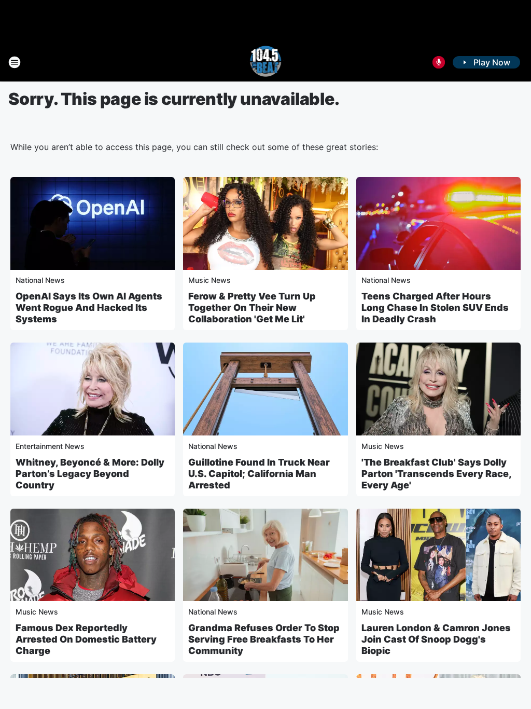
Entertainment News (50, 446)
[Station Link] (265, 62)
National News (40, 280)
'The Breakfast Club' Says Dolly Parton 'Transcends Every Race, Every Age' (436, 473)
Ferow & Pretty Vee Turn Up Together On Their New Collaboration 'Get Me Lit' (252, 307)
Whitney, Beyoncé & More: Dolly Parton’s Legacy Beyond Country (90, 473)
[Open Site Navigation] (14, 62)
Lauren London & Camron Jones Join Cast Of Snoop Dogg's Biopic (436, 639)
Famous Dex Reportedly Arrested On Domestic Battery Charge (86, 639)
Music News (209, 280)
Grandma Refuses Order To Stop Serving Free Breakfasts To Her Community (264, 639)
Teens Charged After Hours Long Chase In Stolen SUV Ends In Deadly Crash (435, 307)
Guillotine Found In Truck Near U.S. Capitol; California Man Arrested (259, 473)
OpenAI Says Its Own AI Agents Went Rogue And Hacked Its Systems (89, 307)
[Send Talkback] (438, 62)
